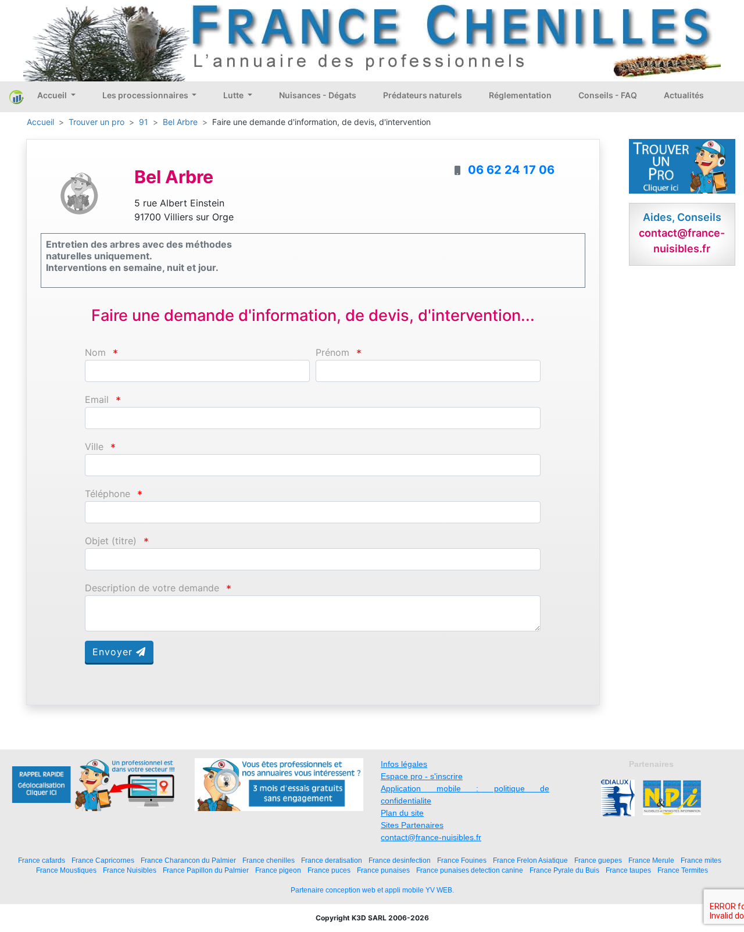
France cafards (41, 860)
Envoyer (114, 652)
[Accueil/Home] (16, 96)
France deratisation (331, 860)
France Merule (651, 860)
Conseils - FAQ (607, 95)
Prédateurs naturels (422, 95)
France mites (701, 860)
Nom (95, 352)
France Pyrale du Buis (564, 870)
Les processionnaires (146, 95)
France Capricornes (102, 860)
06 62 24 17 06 (511, 170)
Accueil (53, 95)
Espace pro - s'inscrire (422, 776)
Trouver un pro (96, 122)
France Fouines (462, 860)
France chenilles (268, 860)
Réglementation (520, 95)
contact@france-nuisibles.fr (431, 837)
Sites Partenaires (412, 825)
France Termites (682, 870)
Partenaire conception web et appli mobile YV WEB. (372, 890)
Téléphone (107, 494)
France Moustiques (66, 870)
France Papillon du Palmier (206, 870)
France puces (328, 870)
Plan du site (402, 812)
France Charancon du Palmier (188, 860)
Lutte (234, 95)
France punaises (383, 870)
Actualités (684, 95)
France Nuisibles (129, 870)
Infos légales (404, 764)
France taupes (628, 870)
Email (97, 399)
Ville (94, 446)
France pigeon (278, 870)
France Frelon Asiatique (530, 860)
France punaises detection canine (469, 870)
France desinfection (400, 860)
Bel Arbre (180, 122)
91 (143, 122)
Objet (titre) (111, 541)
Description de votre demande (152, 588)
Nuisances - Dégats (317, 95)
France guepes (598, 860)
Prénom (332, 352)
